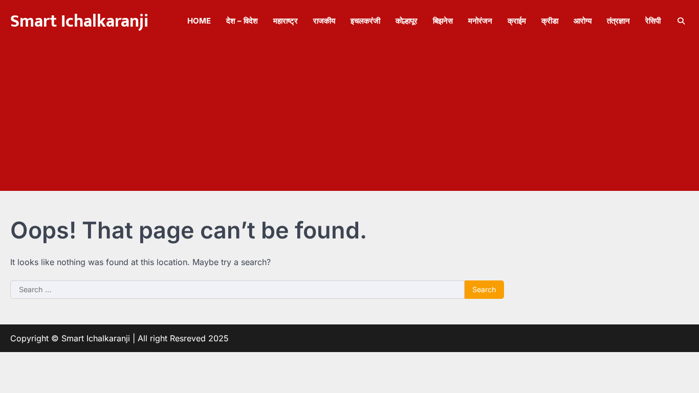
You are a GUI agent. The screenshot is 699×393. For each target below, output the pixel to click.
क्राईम (517, 21)
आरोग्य (583, 21)
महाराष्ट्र (285, 21)
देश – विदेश (242, 21)
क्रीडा (549, 21)
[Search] (681, 21)
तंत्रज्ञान (618, 21)
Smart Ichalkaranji (79, 21)
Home (199, 21)
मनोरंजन (480, 21)
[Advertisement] (349, 119)
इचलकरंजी (365, 21)
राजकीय (324, 21)
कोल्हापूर (407, 21)
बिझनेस (443, 21)
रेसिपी (653, 21)
